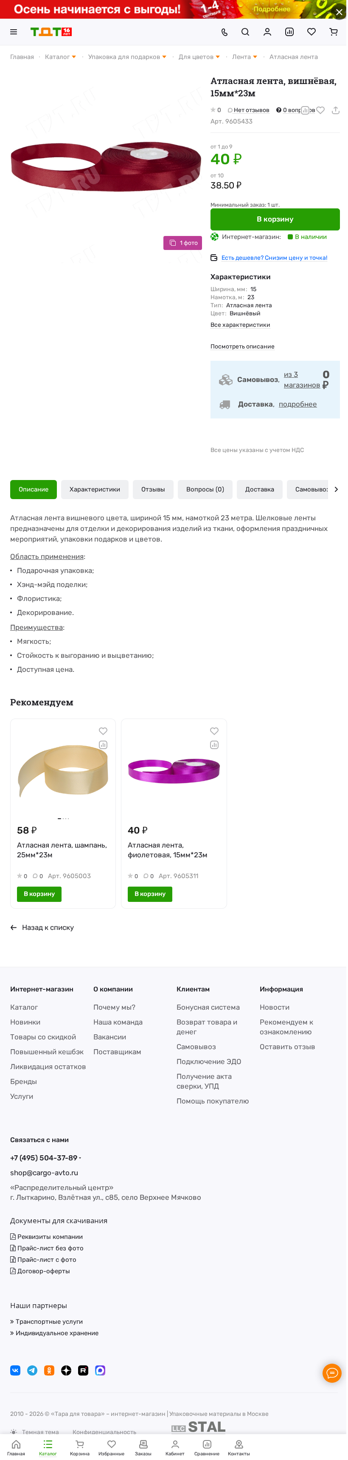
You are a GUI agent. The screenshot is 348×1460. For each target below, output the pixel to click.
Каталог (24, 1007)
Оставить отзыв (287, 1046)
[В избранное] (320, 110)
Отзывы (153, 489)
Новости (274, 1007)
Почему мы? (114, 1007)
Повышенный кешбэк (47, 1051)
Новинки (25, 1022)
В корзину (275, 219)
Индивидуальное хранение (56, 1333)
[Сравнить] (305, 110)
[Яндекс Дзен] (66, 1370)
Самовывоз (312, 489)
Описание (33, 489)
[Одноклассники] (49, 1370)
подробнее (298, 404)
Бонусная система (208, 1007)
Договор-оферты (43, 1271)
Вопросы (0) (205, 489)
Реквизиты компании (49, 1237)
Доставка (259, 489)
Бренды (23, 1081)
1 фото (189, 243)
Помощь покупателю (213, 1101)
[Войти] (267, 32)
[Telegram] (32, 1370)
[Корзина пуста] (333, 32)
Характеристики (95, 489)
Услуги (21, 1096)
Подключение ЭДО (209, 1061)
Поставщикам (117, 1051)
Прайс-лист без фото (50, 1248)
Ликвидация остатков (48, 1066)
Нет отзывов (251, 110)
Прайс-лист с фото (46, 1259)
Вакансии (109, 1037)
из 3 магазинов (302, 379)
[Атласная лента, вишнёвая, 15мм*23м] (106, 167)
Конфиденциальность (104, 1432)
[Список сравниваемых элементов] (289, 32)
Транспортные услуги (48, 1321)
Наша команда (118, 1022)
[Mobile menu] (13, 32)
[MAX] (100, 1370)
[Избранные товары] (311, 32)
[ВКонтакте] (15, 1370)
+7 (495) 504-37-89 (43, 1158)
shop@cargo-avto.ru (44, 1172)
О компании (113, 989)
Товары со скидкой (43, 1037)
